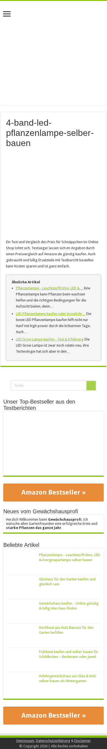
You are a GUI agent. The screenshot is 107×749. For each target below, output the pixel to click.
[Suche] (91, 385)
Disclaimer (82, 741)
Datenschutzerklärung (53, 741)
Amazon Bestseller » (53, 492)
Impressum (25, 741)
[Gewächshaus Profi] (53, 14)
